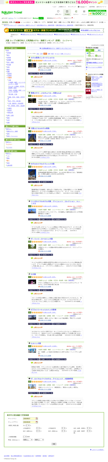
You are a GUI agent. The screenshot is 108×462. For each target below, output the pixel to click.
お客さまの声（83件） (50, 277)
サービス (57, 53)
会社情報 (6, 456)
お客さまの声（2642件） (50, 241)
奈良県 (9, 110)
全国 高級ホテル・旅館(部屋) (45, 25)
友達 (8, 163)
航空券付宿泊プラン (46, 73)
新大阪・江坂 (13, 94)
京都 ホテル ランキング (79, 34)
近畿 (8, 71)
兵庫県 (9, 108)
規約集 (45, 456)
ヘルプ (54, 7)
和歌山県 (10, 112)
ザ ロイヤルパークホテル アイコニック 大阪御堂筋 (52, 379)
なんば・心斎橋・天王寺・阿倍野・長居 (16, 87)
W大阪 (33, 274)
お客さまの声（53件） (50, 312)
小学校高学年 (27, 428)
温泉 (8, 133)
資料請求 (51, 456)
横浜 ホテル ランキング (62, 34)
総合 (38, 53)
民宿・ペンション (12, 136)
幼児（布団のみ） (53, 431)
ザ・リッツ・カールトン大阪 (42, 239)
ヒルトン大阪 (36, 343)
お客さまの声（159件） (50, 96)
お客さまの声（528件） (50, 166)
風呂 (52, 53)
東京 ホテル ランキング (46, 34)
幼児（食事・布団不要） (79, 432)
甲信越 (9, 64)
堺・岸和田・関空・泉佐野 (16, 106)
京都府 (9, 75)
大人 (24, 425)
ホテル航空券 (96, 56)
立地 (41, 53)
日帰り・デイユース (46, 219)
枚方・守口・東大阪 (14, 101)
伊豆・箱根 (10, 62)
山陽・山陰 (10, 115)
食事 (49, 53)
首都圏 (9, 60)
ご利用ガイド (62, 7)
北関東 (9, 57)
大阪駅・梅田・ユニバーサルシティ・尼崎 (16, 83)
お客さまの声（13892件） (51, 206)
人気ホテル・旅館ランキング (26, 25)
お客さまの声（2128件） (50, 346)
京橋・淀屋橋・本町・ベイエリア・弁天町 (16, 91)
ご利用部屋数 (12, 437)
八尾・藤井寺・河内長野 (15, 103)
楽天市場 (91, 7)
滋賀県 (9, 73)
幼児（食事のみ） (28, 431)
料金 (14, 440)
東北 (8, 55)
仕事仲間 (9, 165)
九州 (8, 120)
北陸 (8, 67)
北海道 (9, 52)
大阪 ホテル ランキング (96, 34)
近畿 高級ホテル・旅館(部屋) (64, 25)
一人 (8, 156)
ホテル (92, 53)
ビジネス (9, 147)
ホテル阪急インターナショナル (43, 57)
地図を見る (72, 64)
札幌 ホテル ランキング (29, 34)
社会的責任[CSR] (29, 456)
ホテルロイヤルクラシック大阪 (43, 164)
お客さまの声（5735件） (50, 60)
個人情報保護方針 (16, 456)
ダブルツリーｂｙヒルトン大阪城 (43, 309)
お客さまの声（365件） (50, 381)
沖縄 (8, 122)
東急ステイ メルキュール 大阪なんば (46, 93)
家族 (8, 158)
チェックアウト (13, 422)
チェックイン (12, 418)
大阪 (9, 80)
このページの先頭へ (98, 449)
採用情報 (38, 456)
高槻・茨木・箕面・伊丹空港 (16, 97)
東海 (8, 69)
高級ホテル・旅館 (12, 131)
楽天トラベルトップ (10, 25)
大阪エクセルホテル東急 (40, 128)
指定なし (8, 129)
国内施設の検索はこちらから (94, 63)
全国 (7, 50)
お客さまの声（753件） (50, 131)
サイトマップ (72, 7)
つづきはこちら (39, 86)
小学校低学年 (52, 428)
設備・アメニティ (66, 53)
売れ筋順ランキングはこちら (91, 30)
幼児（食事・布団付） (80, 428)
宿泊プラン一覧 (34, 73)
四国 (8, 118)
